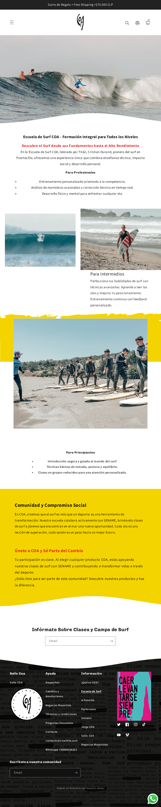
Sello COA (16, 682)
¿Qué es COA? (90, 682)
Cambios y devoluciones (54, 693)
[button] (11, 22)
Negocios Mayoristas (94, 744)
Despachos (52, 682)
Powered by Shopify (95, 788)
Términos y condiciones (61, 714)
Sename (86, 718)
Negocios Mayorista (58, 705)
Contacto (52, 732)
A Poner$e (87, 700)
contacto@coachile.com (62, 740)
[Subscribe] (111, 641)
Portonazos (88, 709)
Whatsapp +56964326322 (61, 749)
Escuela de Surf (91, 691)
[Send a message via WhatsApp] (153, 799)
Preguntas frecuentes (59, 723)
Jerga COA (87, 727)
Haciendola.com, (77, 788)
